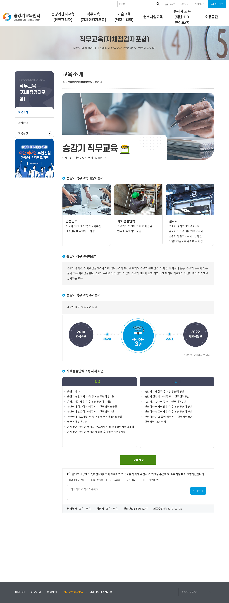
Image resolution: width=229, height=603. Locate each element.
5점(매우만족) (77, 480)
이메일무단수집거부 (101, 592)
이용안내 (36, 592)
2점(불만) (132, 480)
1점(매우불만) (151, 480)
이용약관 (52, 592)
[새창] (34, 159)
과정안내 (23, 122)
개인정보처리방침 (73, 592)
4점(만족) (97, 480)
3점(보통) (115, 480)
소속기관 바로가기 (189, 592)
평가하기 (198, 490)
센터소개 (20, 592)
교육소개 (23, 112)
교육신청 (24, 135)
